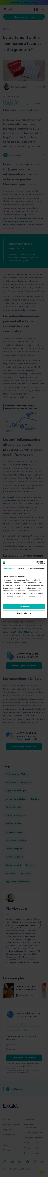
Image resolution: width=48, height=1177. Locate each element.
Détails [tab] (21, 569)
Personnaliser (22, 613)
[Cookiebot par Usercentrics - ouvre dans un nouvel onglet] (35, 562)
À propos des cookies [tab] (36, 569)
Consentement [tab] (8, 569)
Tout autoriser (24, 606)
